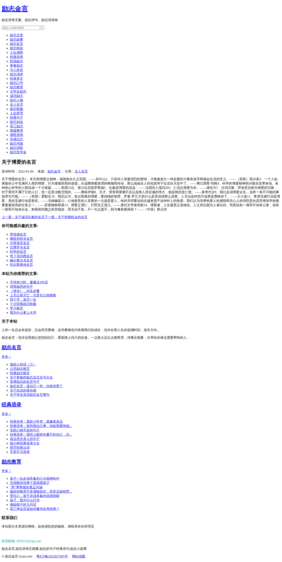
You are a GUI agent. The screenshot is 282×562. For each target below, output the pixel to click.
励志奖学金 (18, 152)
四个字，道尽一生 (23, 299)
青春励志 (16, 65)
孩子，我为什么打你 (25, 500)
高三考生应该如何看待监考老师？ (34, 509)
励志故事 (16, 39)
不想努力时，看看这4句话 (29, 282)
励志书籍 (16, 143)
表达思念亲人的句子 (25, 439)
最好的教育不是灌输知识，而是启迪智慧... (41, 491)
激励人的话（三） (23, 364)
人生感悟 (16, 52)
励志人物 (16, 100)
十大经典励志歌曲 (23, 304)
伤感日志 (16, 139)
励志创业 (16, 122)
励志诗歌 (16, 148)
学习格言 (16, 308)
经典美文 (16, 78)
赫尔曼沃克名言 (21, 260)
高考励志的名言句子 (25, 381)
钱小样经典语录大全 (25, 443)
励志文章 (16, 35)
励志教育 (16, 87)
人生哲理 (16, 113)
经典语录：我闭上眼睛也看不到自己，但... (41, 434)
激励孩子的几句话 (23, 504)
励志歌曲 (16, 109)
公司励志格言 (20, 368)
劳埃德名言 (18, 234)
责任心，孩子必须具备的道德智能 (34, 496)
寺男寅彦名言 (20, 243)
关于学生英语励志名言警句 (30, 394)
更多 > (6, 356)
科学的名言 (18, 251)
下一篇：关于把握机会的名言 (66, 217)
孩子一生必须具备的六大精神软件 (34, 478)
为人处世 (16, 70)
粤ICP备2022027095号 (52, 556)
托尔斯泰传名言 (21, 264)
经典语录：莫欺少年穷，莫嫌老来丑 (36, 421)
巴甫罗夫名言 (20, 247)
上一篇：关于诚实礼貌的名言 (23, 217)
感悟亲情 (16, 135)
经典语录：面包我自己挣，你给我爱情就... (41, 426)
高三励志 (16, 126)
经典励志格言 (20, 373)
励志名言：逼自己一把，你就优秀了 (36, 386)
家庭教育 (16, 130)
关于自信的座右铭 (23, 390)
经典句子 (16, 117)
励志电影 (16, 48)
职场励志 (16, 61)
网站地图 (78, 556)
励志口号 (16, 83)
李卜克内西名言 (21, 256)
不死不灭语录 (20, 452)
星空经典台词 (20, 447)
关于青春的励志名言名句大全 (31, 377)
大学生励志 (18, 91)
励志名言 (16, 44)
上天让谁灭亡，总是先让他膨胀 (33, 295)
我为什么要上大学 (23, 312)
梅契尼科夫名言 (21, 238)
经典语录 (16, 57)
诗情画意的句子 (21, 286)
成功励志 (16, 96)
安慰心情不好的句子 (25, 430)
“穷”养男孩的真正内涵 (26, 487)
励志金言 (15, 8)
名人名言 (16, 104)
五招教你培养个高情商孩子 (30, 483)
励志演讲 (16, 74)
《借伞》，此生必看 (25, 291)
